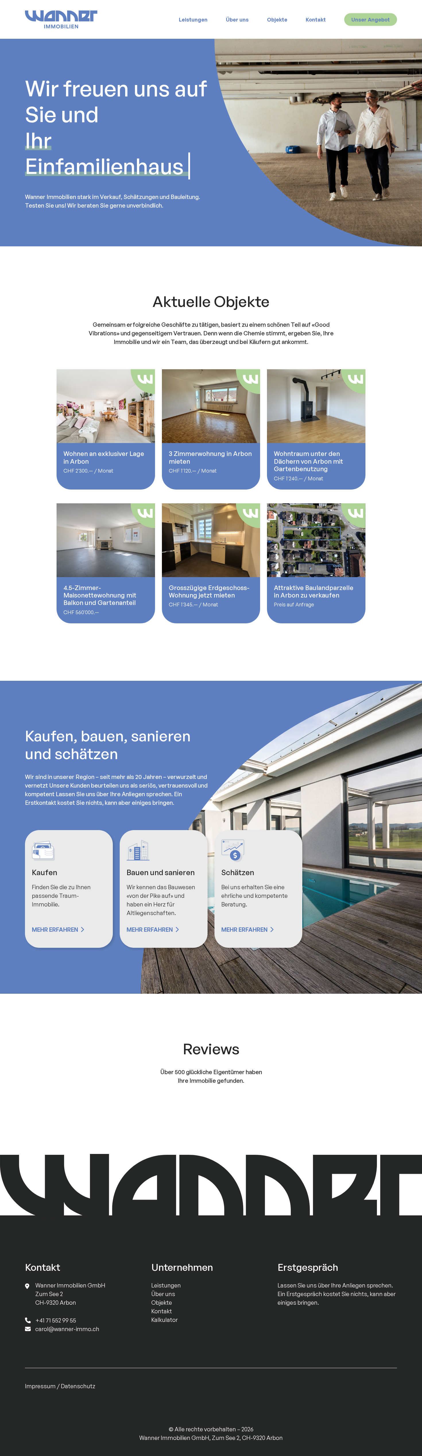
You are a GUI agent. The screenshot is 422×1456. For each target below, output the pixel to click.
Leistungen (193, 19)
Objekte (277, 19)
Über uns (237, 19)
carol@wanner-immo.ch (67, 1329)
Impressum (40, 1386)
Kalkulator (164, 1319)
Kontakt (316, 19)
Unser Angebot (370, 19)
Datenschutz (78, 1386)
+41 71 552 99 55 (55, 1320)
